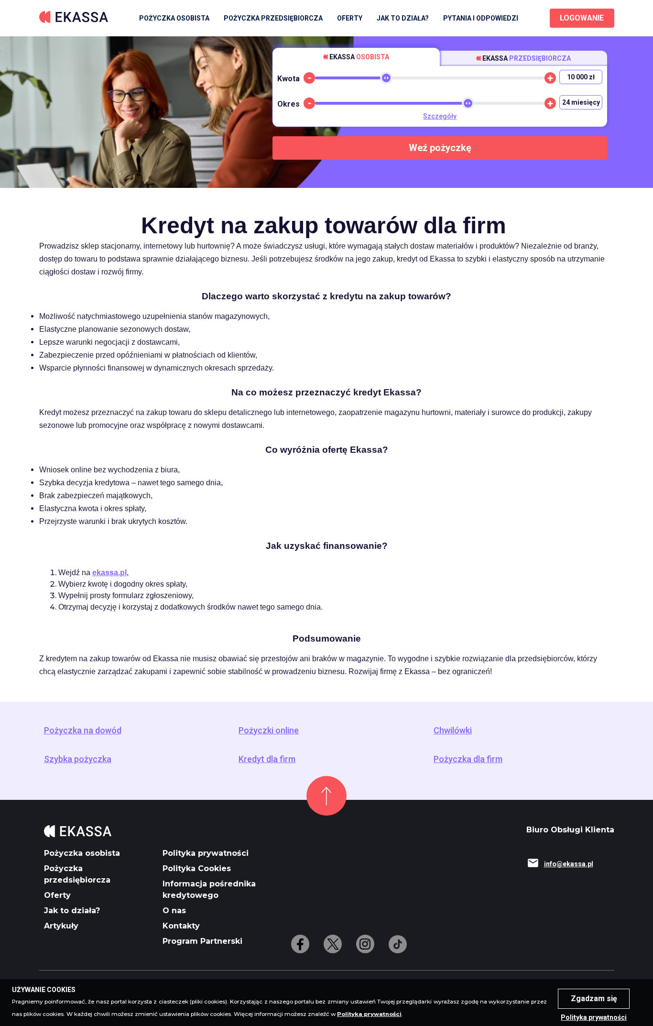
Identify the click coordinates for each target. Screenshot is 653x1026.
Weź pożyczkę (440, 147)
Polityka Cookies (197, 868)
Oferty (57, 895)
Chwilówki (453, 730)
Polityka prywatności (206, 853)
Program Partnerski (202, 941)
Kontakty (181, 925)
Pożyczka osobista (174, 18)
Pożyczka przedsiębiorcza (273, 18)
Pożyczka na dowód (82, 730)
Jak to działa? (403, 18)
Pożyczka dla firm (468, 759)
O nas (174, 910)
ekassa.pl (109, 572)
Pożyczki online (269, 730)
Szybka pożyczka (77, 759)
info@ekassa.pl (568, 864)
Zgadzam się (594, 998)
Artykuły (61, 925)
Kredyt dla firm (267, 759)
